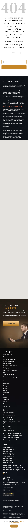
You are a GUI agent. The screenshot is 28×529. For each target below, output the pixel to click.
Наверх (23, 482)
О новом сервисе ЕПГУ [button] (8, 487)
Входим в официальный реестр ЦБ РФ (10, 479)
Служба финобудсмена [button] (8, 486)
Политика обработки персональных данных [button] (12, 484)
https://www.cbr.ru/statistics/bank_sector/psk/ (12, 106)
